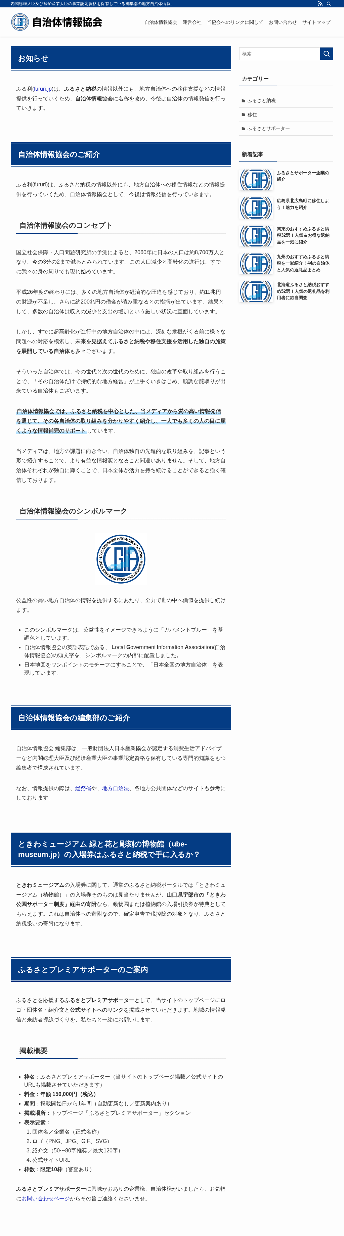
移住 (252, 114)
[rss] (320, 3)
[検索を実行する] (326, 53)
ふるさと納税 (262, 100)
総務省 (83, 788)
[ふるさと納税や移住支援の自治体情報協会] (57, 22)
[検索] (329, 3)
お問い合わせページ (46, 1198)
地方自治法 (115, 788)
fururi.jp (43, 89)
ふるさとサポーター (269, 128)
